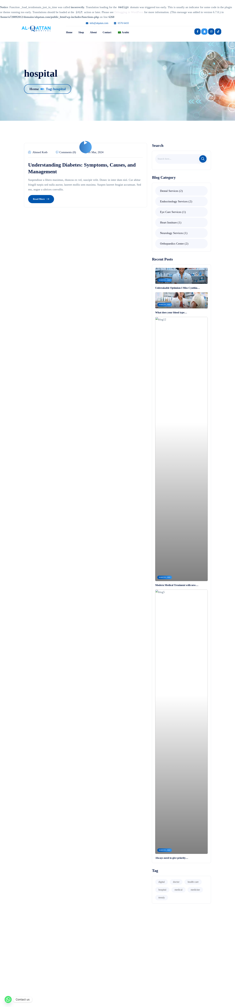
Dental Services (171, 190)
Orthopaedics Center (173, 243)
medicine (195, 889)
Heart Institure (170, 222)
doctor (176, 882)
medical (178, 889)
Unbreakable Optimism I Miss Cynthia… (177, 288)
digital (161, 882)
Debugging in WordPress (128, 12)
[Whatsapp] (8, 999)
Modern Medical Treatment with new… (176, 585)
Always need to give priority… (171, 858)
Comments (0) (67, 152)
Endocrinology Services (175, 201)
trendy (161, 897)
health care (193, 882)
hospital (162, 889)
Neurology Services (173, 233)
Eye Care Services (172, 212)
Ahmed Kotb (39, 152)
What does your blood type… (171, 312)
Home (34, 89)
